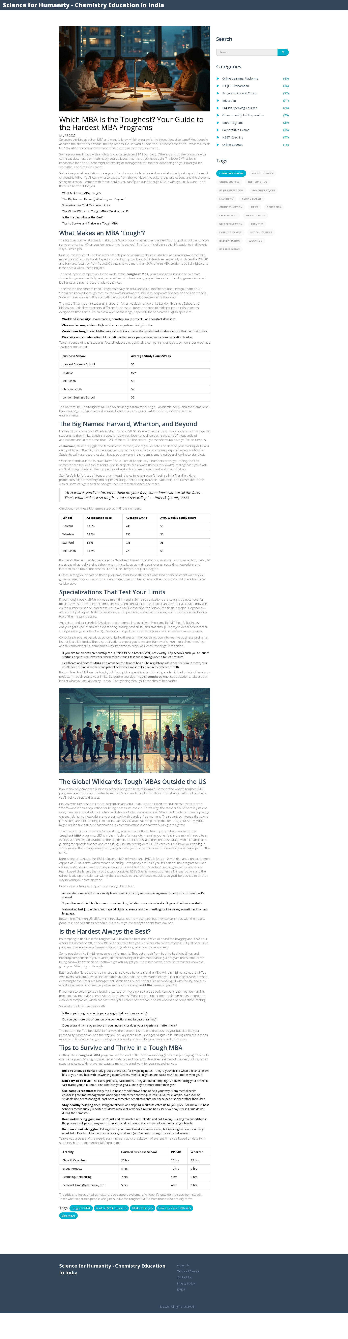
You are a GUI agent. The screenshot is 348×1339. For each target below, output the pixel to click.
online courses (229, 181)
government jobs (263, 190)
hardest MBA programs (111, 1208)
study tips (274, 207)
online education (230, 207)
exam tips (257, 223)
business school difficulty (174, 1208)
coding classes (252, 198)
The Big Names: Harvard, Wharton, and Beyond (93, 199)
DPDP (181, 1289)
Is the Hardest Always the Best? (83, 217)
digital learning (261, 232)
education (255, 240)
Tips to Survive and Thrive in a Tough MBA (90, 223)
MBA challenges (142, 1208)
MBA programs (255, 215)
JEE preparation (229, 240)
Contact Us (184, 1277)
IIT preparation (229, 249)
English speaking (230, 232)
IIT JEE (254, 207)
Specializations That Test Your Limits (86, 205)
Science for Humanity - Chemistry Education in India (83, 5)
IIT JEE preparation (231, 190)
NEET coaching (257, 181)
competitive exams (231, 173)
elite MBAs (68, 1215)
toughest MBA (81, 1208)
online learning (262, 173)
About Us (183, 1265)
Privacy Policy (186, 1283)
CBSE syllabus (228, 215)
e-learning (226, 198)
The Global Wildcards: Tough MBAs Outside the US (95, 211)
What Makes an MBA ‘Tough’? (81, 193)
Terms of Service (188, 1271)
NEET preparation (230, 223)
